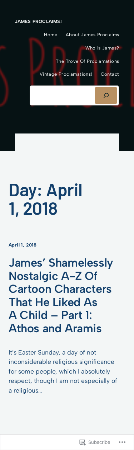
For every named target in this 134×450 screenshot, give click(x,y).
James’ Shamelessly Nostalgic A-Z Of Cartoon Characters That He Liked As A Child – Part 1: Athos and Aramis (61, 295)
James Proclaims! (38, 21)
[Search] (106, 95)
